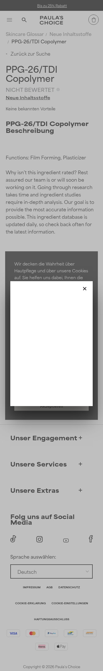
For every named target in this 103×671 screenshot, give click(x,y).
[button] (85, 287)
